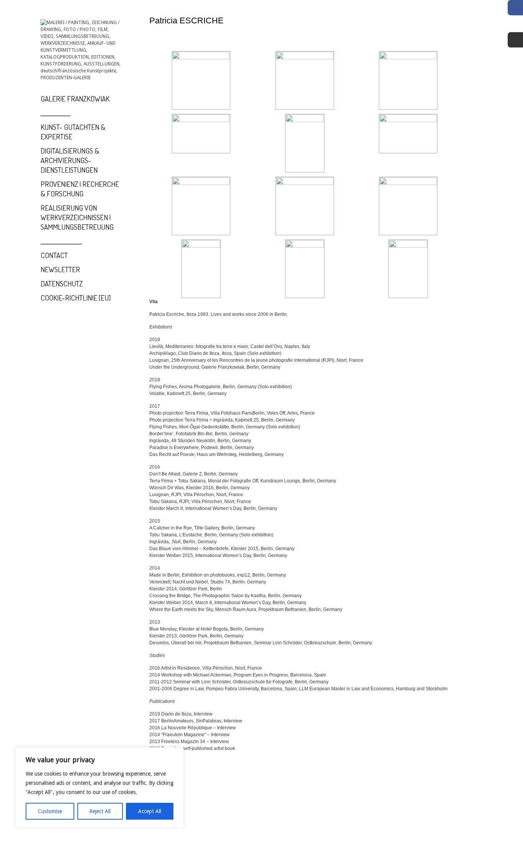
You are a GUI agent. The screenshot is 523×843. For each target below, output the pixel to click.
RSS (515, 23)
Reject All (100, 811)
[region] (99, 787)
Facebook (515, 7)
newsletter (60, 269)
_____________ (55, 113)
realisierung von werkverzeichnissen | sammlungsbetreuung (77, 217)
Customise (50, 811)
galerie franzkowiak (75, 98)
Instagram (515, 39)
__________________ (61, 241)
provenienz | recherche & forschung (80, 188)
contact (54, 255)
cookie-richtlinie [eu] (76, 297)
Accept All (149, 811)
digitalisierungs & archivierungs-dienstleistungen (70, 160)
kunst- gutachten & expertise (73, 131)
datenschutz (62, 283)
